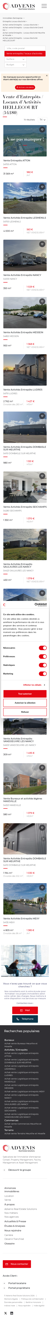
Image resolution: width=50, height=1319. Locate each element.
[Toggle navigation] (45, 6)
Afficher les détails (32, 685)
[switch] (43, 656)
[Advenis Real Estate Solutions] (17, 6)
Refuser (25, 712)
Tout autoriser (25, 694)
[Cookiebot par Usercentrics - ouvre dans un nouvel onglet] (35, 605)
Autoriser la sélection (25, 703)
